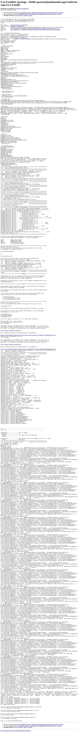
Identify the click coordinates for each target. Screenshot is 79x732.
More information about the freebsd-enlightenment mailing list (16, 730)
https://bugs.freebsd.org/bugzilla (11, 330)
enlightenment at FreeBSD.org (19, 25)
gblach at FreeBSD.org (16, 26)
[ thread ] (20, 15)
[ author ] (30, 15)
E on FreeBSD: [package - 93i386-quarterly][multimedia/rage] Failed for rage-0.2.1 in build (41, 12)
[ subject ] (25, 15)
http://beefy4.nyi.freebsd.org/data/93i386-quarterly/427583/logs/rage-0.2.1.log (34, 28)
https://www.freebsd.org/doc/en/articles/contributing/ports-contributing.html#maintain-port (28, 335)
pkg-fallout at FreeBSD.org (22, 8)
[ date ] (16, 15)
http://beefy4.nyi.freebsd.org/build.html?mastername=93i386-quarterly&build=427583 (35, 29)
